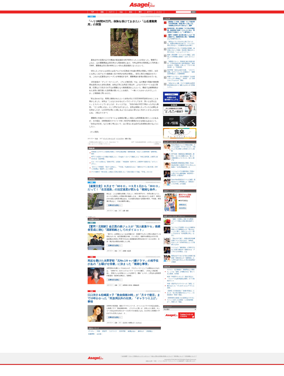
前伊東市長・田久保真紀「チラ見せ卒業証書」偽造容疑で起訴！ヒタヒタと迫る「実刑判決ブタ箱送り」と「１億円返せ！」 (181, 30)
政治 (130, 12)
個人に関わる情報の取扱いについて (162, 356)
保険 (126, 138)
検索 (193, 12)
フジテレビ (138, 322)
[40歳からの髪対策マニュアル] (179, 101)
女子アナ (150, 12)
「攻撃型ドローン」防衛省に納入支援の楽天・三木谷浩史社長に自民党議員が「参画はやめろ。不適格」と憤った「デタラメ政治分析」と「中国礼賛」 (181, 64)
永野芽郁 (125, 285)
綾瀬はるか (132, 331)
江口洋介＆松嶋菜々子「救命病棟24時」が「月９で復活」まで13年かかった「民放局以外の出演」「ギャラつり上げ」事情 (124, 298)
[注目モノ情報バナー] (179, 126)
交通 (124, 210)
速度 (127, 210)
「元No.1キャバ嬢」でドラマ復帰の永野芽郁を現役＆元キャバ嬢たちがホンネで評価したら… (181, 85)
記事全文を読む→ (114, 205)
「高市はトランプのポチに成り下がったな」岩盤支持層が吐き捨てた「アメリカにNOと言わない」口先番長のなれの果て (181, 43)
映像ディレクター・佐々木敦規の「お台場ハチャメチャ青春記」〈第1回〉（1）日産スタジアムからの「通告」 (181, 78)
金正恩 (129, 250)
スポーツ (111, 12)
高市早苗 (122, 331)
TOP (92, 12)
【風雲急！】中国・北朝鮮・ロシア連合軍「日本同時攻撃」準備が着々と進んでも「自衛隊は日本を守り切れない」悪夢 (181, 23)
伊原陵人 (149, 331)
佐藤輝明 (91, 334)
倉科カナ (141, 331)
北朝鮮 (124, 250)
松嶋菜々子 (131, 322)
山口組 (99, 334)
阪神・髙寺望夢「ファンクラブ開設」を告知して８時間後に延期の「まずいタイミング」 (181, 56)
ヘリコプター (120, 138)
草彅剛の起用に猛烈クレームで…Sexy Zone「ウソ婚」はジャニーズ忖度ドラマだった (103, 143)
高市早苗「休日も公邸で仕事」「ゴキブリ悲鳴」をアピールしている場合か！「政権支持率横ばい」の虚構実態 (181, 72)
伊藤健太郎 (136, 285)
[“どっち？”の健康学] (179, 113)
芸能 (102, 12)
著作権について (178, 356)
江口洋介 (125, 322)
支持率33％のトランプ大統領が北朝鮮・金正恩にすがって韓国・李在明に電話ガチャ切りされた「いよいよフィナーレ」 (181, 50)
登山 (129, 138)
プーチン (91, 331)
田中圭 (130, 285)
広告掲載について (190, 356)
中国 (98, 331)
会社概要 (124, 356)
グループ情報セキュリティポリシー (139, 356)
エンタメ (159, 12)
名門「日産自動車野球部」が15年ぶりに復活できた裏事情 (146, 143)
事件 (140, 12)
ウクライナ (113, 331)
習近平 (104, 331)
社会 (121, 12)
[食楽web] (179, 138)
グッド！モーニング (109, 138)
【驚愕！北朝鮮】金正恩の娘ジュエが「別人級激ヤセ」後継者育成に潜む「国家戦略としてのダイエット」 (181, 37)
